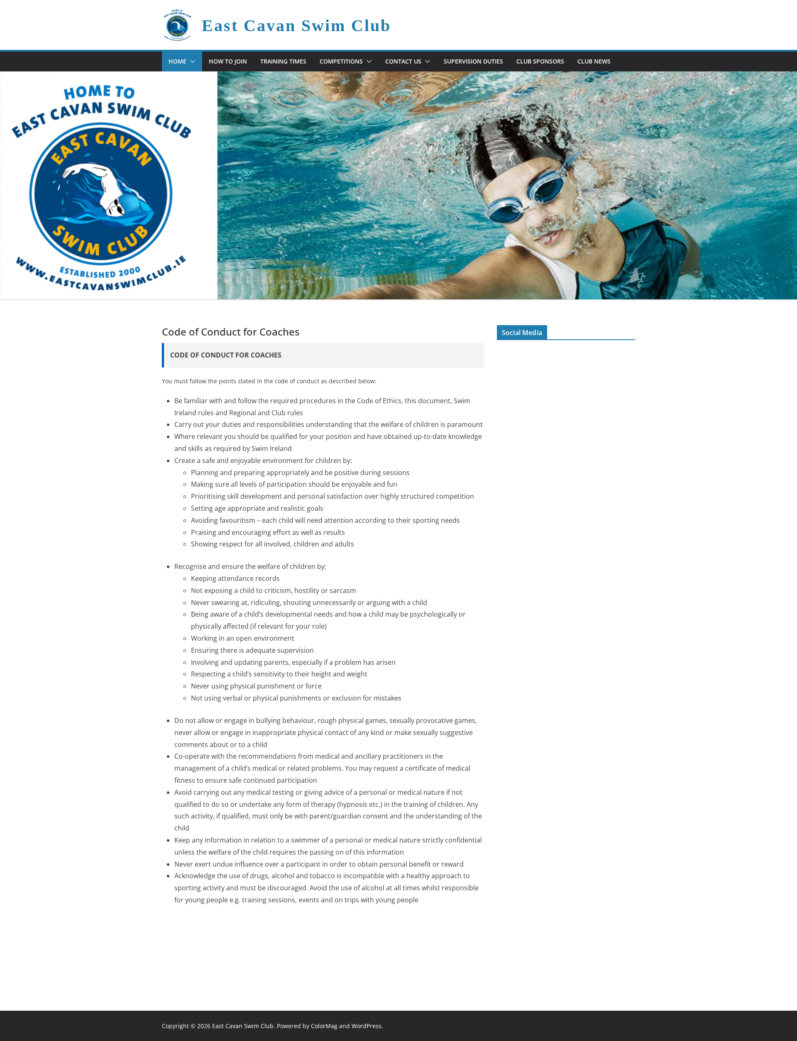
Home (177, 61)
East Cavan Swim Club (296, 25)
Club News (594, 61)
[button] (191, 61)
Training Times (283, 61)
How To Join (228, 61)
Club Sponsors (540, 61)
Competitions (341, 61)
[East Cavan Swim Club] (398, 77)
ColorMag (324, 1026)
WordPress (366, 1026)
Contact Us (403, 61)
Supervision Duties (473, 61)
